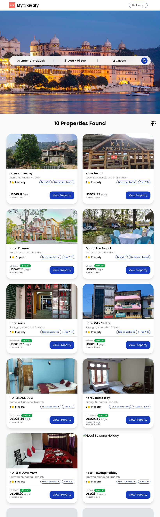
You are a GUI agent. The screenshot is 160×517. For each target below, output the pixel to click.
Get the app (138, 5)
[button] (41, 151)
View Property (62, 195)
